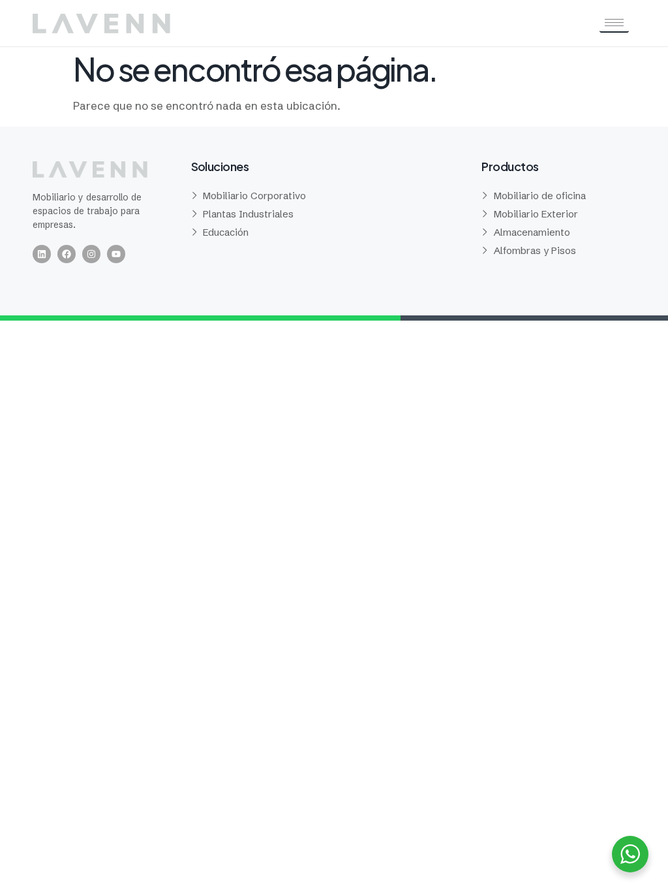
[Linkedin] (42, 254)
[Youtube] (116, 254)
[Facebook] (66, 254)
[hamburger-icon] (614, 23)
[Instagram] (91, 254)
